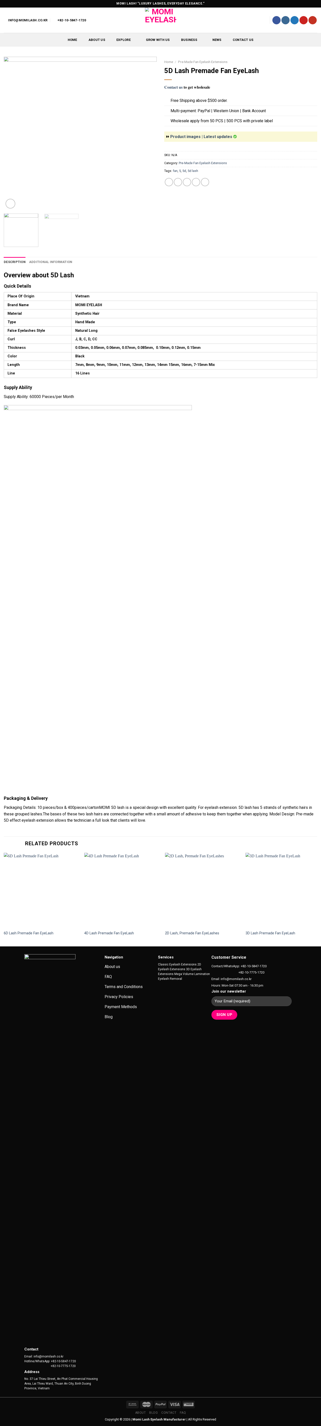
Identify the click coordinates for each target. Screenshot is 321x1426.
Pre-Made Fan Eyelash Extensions (202, 62)
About (140, 1412)
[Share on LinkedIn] (205, 182)
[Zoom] (10, 204)
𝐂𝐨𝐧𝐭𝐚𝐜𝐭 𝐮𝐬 (173, 87)
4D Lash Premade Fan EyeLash (109, 933)
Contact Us (243, 40)
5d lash (193, 171)
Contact (168, 1412)
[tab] (15, 262)
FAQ (183, 1412)
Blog (153, 1412)
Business (189, 40)
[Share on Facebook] (169, 182)
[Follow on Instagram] (285, 20)
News (216, 40)
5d (184, 171)
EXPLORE (123, 40)
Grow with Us (158, 40)
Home (72, 40)
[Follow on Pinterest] (303, 20)
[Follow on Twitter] (294, 20)
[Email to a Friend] (187, 182)
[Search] (263, 20)
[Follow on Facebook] (276, 20)
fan (175, 171)
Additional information (50, 262)
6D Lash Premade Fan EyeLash (28, 933)
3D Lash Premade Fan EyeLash (270, 933)
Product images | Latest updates (201, 136)
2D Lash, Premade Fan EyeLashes (192, 933)
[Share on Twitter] (178, 182)
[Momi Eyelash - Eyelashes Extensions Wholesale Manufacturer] (160, 20)
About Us (97, 40)
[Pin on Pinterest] (196, 182)
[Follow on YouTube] (312, 20)
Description (15, 262)
